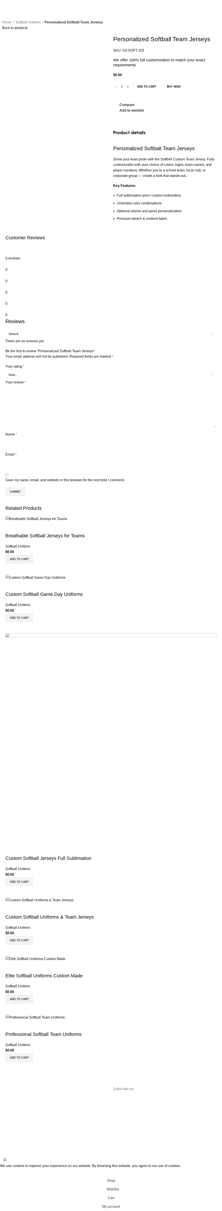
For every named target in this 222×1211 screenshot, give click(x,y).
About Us (14, 1121)
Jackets (47, 1141)
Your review (15, 382)
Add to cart (146, 86)
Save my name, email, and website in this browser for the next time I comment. (65, 480)
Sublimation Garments (50, 1131)
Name (11, 434)
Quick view (22, 569)
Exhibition (14, 1136)
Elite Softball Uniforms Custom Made (44, 975)
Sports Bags (50, 1114)
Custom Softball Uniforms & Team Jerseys (49, 917)
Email (10, 454)
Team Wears (50, 1107)
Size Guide (84, 1114)
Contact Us (15, 1129)
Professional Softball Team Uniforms (43, 1034)
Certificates (84, 1099)
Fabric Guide (85, 1092)
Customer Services (90, 1106)
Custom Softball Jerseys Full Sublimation (48, 858)
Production (84, 1121)
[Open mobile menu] (5, 4)
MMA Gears (50, 1122)
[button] (19, 559)
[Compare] (10, 569)
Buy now (173, 86)
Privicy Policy (16, 1114)
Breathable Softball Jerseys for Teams (45, 535)
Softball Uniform (28, 22)
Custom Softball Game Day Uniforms (44, 594)
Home (7, 22)
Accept (8, 1172)
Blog (11, 1143)
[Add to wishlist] (10, 527)
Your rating (14, 366)
